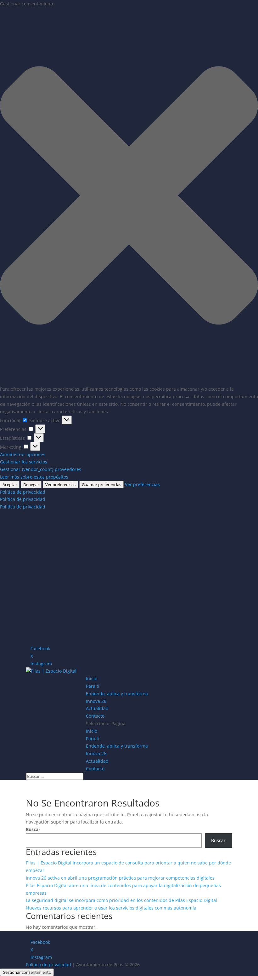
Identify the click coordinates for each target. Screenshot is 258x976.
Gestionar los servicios (23, 462)
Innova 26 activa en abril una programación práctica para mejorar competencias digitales (120, 878)
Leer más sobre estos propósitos (34, 477)
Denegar (31, 484)
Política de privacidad (22, 492)
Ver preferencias (60, 484)
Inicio (91, 678)
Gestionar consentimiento (27, 972)
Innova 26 (96, 701)
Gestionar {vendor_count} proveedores (40, 469)
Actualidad (97, 708)
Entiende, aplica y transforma (117, 694)
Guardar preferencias (101, 484)
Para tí (92, 686)
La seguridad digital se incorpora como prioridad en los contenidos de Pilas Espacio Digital (121, 900)
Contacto (95, 716)
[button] (129, 197)
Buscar (33, 829)
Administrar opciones (22, 454)
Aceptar (10, 484)
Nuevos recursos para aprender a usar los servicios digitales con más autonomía (111, 908)
